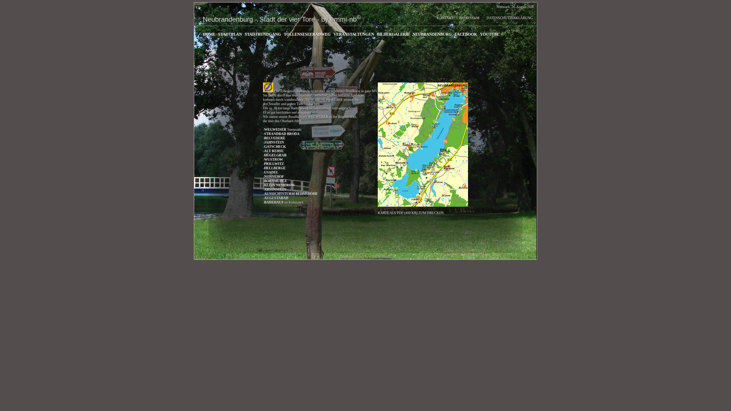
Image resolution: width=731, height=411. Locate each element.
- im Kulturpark (283, 202)
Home (209, 34)
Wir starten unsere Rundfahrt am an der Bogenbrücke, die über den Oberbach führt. (310, 119)
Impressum (469, 18)
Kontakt (445, 18)
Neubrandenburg (432, 34)
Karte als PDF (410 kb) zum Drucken (411, 213)
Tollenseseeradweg (307, 34)
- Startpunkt (282, 130)
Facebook (466, 34)
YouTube (489, 34)
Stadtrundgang (263, 34)
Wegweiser (318, 117)
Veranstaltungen (354, 34)
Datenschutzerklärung (510, 18)
